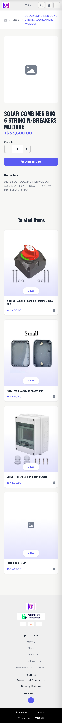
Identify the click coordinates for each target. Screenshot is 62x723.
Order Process (31, 661)
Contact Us (31, 654)
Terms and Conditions (31, 680)
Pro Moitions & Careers (31, 667)
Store (31, 648)
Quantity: (9, 142)
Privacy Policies (31, 686)
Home (31, 641)
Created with (31, 718)
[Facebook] (31, 700)
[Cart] (49, 5)
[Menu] (56, 5)
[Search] (41, 5)
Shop (16, 19)
